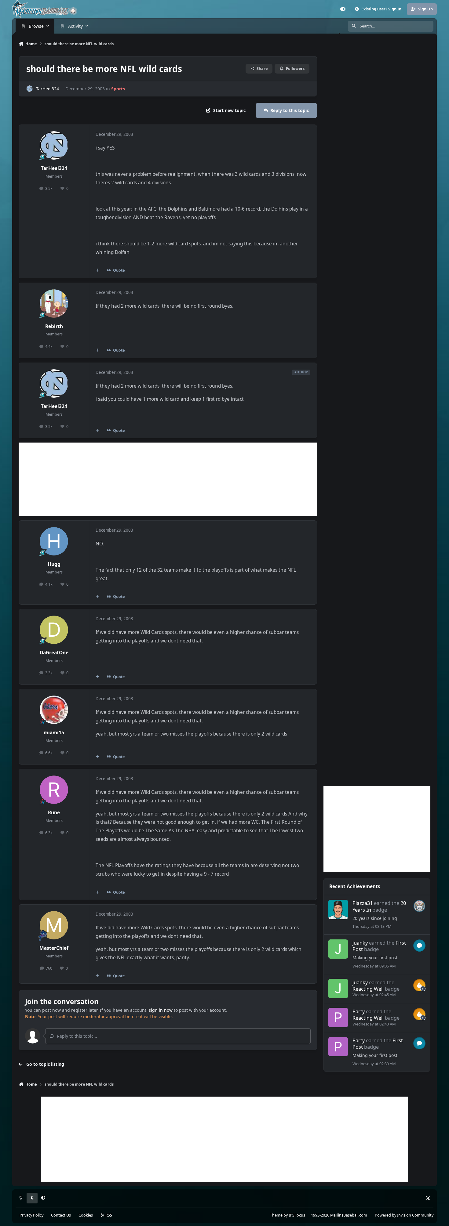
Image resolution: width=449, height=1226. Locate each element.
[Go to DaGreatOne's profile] (54, 630)
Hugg (54, 564)
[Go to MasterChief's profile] (54, 925)
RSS (108, 1215)
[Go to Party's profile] (338, 1017)
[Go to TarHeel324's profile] (29, 88)
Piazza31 (362, 902)
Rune (54, 812)
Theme (276, 1215)
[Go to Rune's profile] (54, 790)
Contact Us (61, 1215)
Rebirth (54, 326)
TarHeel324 (47, 89)
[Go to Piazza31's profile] (338, 909)
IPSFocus (297, 1215)
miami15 (54, 732)
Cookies (85, 1215)
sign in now (161, 1010)
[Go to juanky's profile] (338, 949)
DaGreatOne (54, 652)
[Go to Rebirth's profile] (54, 303)
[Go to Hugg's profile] (54, 541)
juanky (360, 942)
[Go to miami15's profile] (54, 710)
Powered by (404, 1215)
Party (358, 1011)
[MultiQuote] (97, 270)
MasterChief (53, 948)
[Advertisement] (168, 479)
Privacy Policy (31, 1215)
